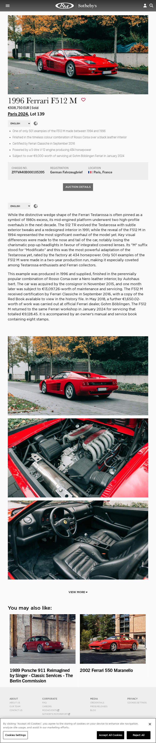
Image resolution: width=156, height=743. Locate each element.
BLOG (93, 710)
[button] (145, 5)
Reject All (138, 735)
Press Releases (98, 706)
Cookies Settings (136, 702)
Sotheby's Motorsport (55, 714)
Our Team (15, 706)
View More (77, 592)
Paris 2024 (18, 113)
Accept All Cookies (110, 735)
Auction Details (78, 186)
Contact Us (16, 710)
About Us (15, 702)
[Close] (150, 724)
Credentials (97, 702)
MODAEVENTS (49, 710)
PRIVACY (132, 698)
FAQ (44, 702)
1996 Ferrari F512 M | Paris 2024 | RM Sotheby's (76, 5)
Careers (47, 706)
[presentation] (10, 648)
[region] (78, 730)
